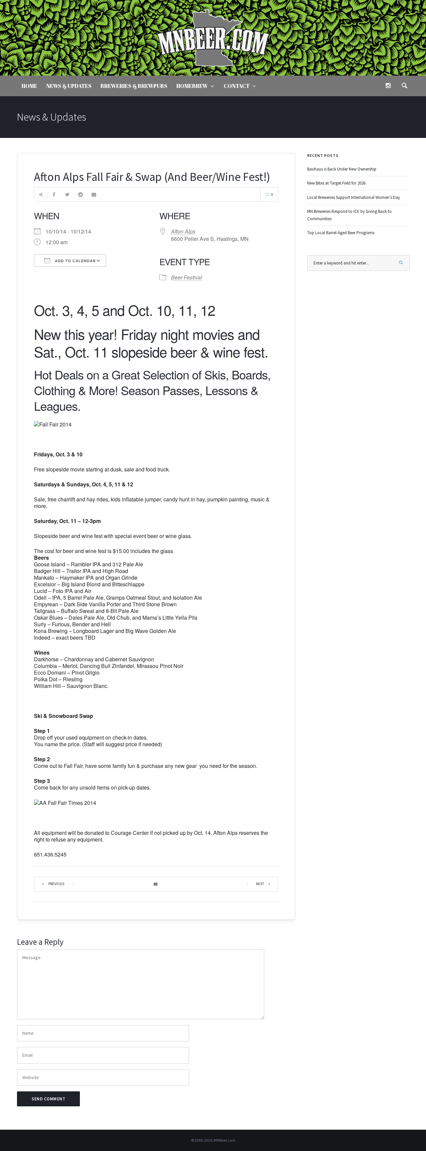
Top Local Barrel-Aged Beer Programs (340, 233)
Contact (237, 86)
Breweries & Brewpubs (134, 86)
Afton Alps (183, 231)
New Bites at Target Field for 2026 (336, 183)
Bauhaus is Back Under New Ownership (341, 169)
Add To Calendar (75, 261)
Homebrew (192, 86)
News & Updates (69, 86)
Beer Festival (186, 277)
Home (29, 86)
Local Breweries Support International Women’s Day (353, 197)
